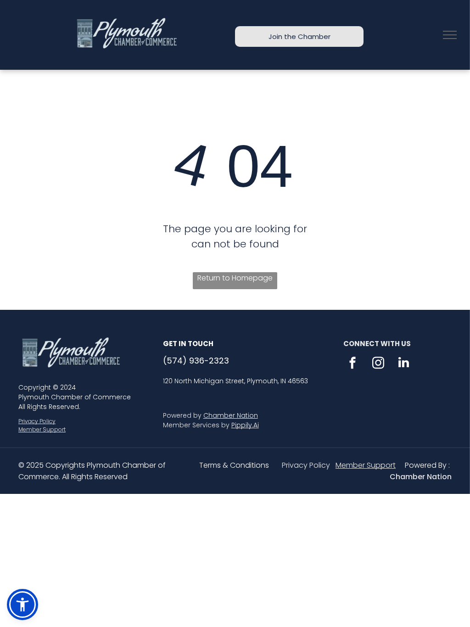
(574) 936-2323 (196, 360)
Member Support (42, 429)
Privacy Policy (37, 421)
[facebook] (352, 363)
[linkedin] (404, 363)
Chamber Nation (230, 415)
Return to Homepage (235, 278)
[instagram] (378, 363)
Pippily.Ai (245, 425)
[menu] (450, 35)
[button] (22, 604)
